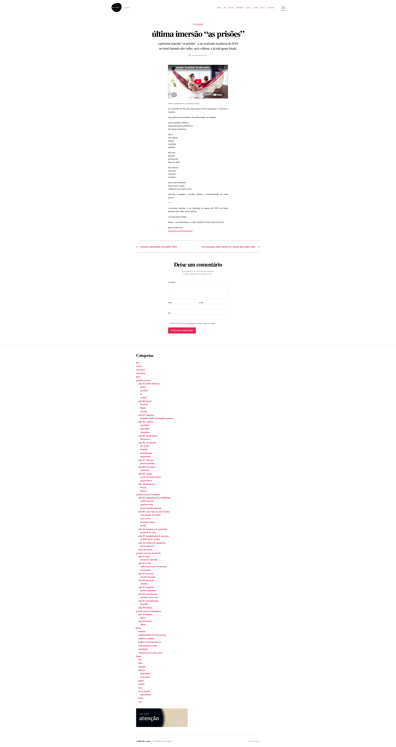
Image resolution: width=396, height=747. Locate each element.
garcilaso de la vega (149, 597)
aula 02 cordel (144, 563)
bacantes (144, 404)
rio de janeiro (144, 691)
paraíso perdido (147, 463)
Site (169, 313)
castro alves (145, 518)
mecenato (270, 7)
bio (225, 7)
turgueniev (145, 676)
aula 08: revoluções (146, 466)
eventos (255, 7)
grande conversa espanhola (148, 553)
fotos (138, 376)
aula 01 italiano (145, 614)
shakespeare (145, 673)
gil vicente (144, 445)
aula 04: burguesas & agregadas (152, 529)
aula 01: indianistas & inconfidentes (154, 497)
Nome (170, 302)
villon (142, 624)
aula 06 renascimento (148, 593)
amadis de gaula (147, 576)
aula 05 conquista (146, 587)
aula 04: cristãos (145, 421)
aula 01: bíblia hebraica (149, 383)
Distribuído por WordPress (162, 741)
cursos (248, 7)
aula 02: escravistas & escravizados (154, 511)
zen (139, 701)
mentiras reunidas (146, 638)
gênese (143, 386)
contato (231, 7)
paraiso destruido (148, 590)
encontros (198, 24)
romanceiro (145, 570)
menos (141, 680)
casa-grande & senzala (150, 514)
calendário (239, 7)
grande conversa (143, 380)
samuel (143, 397)
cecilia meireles (147, 500)
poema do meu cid (148, 559)
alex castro (146, 741)
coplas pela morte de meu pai (153, 566)
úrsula (143, 525)
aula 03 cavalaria (146, 573)
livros (263, 7)
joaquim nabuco (147, 522)
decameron (145, 439)
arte (140, 659)
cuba (140, 663)
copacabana (145, 694)
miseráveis (145, 470)
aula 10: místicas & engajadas (151, 542)
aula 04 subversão (146, 580)
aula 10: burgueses (146, 484)
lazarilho (144, 604)
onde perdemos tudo (147, 645)
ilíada (142, 407)
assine (219, 7)
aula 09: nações (145, 473)
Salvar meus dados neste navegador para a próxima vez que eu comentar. (192, 323)
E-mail (201, 302)
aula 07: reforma (145, 460)
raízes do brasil (145, 549)
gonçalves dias (146, 504)
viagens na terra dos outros (150, 652)
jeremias (144, 390)
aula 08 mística (145, 607)
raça (140, 687)
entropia (142, 666)
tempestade (145, 456)
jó (141, 393)
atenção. (142, 631)
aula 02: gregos (145, 401)
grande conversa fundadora (148, 611)
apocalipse (145, 428)
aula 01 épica (144, 556)
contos (139, 366)
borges (143, 487)
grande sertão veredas (150, 539)
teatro (141, 698)
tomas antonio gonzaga (150, 508)
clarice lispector (147, 545)
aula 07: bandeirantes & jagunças (153, 535)
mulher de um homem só (149, 641)
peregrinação (146, 452)
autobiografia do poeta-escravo (152, 634)
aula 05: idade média (147, 435)
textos (138, 656)
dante (142, 617)
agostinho (144, 425)
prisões (141, 684)
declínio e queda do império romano (156, 418)
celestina (144, 583)
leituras (141, 670)
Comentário (172, 282)
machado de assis (148, 532)
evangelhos (145, 432)
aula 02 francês (145, 621)
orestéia (143, 411)
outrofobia (143, 649)
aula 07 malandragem (148, 600)
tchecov (143, 490)
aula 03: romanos (146, 414)
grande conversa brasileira (148, 494)
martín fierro (146, 480)
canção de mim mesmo (150, 476)
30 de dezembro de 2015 (199, 55)
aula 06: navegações (147, 442)
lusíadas (144, 449)
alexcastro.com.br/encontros (180, 230)
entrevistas (141, 373)
